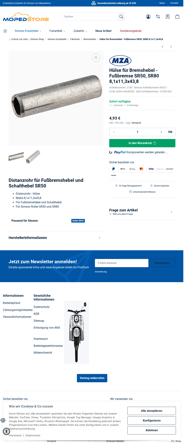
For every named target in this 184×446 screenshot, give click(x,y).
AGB (36, 313)
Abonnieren (161, 263)
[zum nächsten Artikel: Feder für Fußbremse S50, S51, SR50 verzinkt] (171, 46)
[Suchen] (121, 17)
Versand (136, 122)
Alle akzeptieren (151, 411)
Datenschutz (33, 435)
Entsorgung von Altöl (47, 327)
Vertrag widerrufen (92, 378)
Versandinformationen (17, 317)
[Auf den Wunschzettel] (96, 58)
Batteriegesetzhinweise (48, 346)
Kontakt (174, 3)
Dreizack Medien (115, 441)
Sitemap (39, 320)
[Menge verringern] (113, 132)
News (162, 3)
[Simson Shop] (26, 16)
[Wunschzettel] (167, 16)
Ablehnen (152, 430)
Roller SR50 (78, 220)
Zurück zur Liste (19, 39)
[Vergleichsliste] (158, 16)
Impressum (15, 435)
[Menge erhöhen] (161, 132)
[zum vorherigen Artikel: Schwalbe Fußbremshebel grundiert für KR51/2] (162, 46)
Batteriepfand (11, 303)
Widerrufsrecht (43, 352)
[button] (148, 16)
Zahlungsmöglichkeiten (18, 310)
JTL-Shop (175, 441)
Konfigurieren (152, 420)
